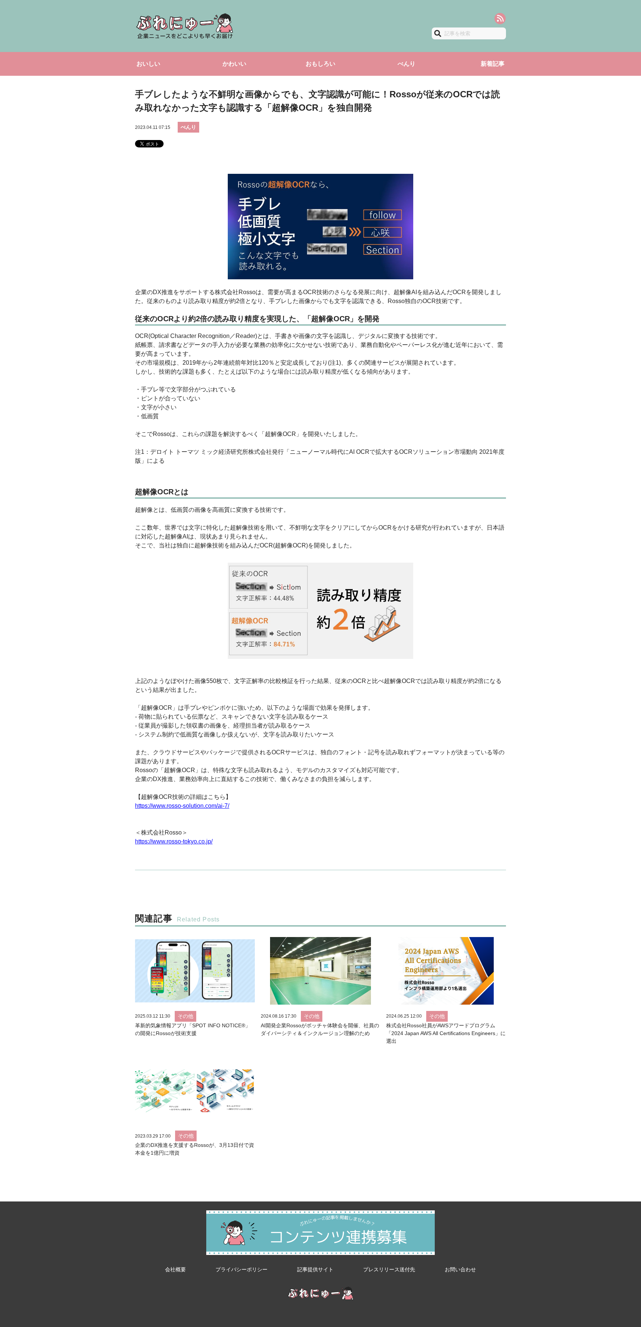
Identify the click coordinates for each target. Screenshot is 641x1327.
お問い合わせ (460, 1269)
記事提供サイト (315, 1269)
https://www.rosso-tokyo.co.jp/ (174, 841)
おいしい (148, 64)
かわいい (234, 64)
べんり (406, 64)
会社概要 (175, 1269)
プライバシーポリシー (241, 1269)
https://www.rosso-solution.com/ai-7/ (182, 806)
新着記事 (492, 64)
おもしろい (320, 64)
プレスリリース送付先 (389, 1269)
